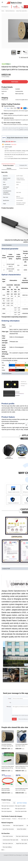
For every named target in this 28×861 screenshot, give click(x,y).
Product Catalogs (22, 803)
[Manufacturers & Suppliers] (14, 2)
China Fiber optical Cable (21, 811)
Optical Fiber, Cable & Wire (21, 10)
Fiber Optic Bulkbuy (7, 847)
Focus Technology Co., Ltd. (18, 855)
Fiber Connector (6, 825)
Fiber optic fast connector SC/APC (8, 806)
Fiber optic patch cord (20, 808)
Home (2, 10)
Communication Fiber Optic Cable (10, 840)
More (2, 850)
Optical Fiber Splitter (21, 829)
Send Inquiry (14, 81)
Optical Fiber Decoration (8, 829)
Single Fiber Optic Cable (21, 843)
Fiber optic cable (5, 808)
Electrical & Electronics (10, 10)
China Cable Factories (8, 836)
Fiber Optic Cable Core (8, 843)
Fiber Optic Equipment (6, 811)
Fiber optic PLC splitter (20, 806)
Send (14, 719)
